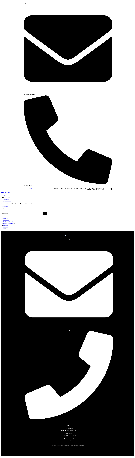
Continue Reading (4, 206)
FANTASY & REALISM (93, 189)
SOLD (102, 189)
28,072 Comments (7, 201)
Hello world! (5, 192)
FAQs (61, 188)
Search (2, 211)
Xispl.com (81, 445)
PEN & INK (91, 188)
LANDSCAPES (100, 188)
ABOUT (56, 188)
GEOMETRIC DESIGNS (80, 188)
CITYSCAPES (68, 188)
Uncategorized (6, 199)
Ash (4, 195)
